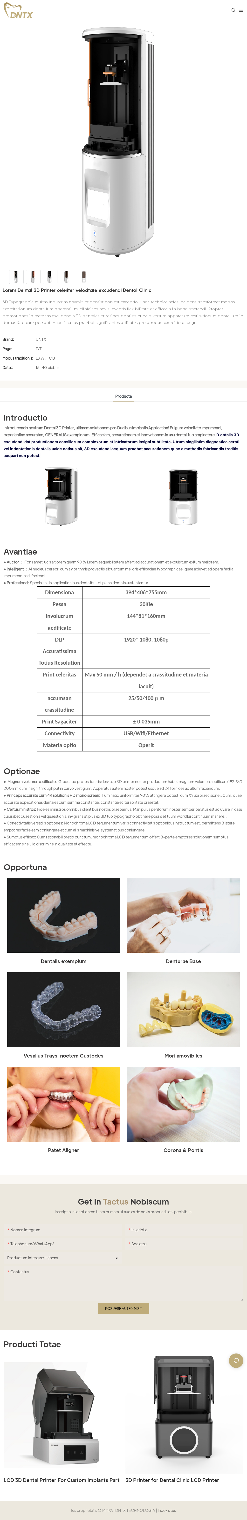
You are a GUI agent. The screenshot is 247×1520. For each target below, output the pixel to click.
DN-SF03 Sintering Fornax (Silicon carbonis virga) (177, 1483)
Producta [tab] (123, 396)
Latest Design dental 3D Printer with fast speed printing (61, 1483)
